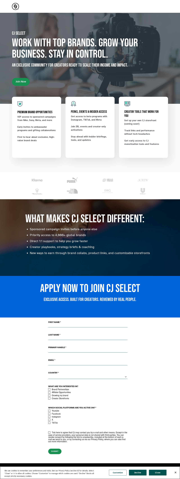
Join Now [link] (21, 82)
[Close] (175, 472)
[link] (15, 6)
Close (157, 472)
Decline (137, 472)
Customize (118, 472)
